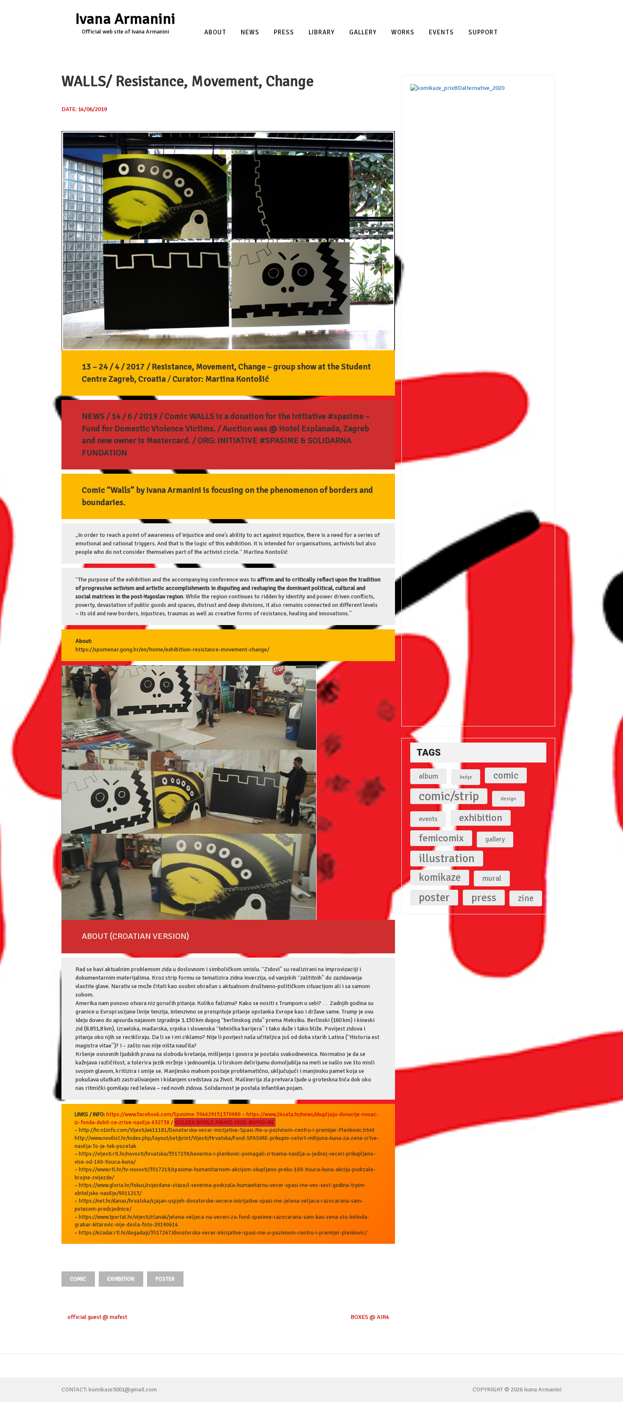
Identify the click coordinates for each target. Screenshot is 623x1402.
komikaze (440, 877)
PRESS (284, 32)
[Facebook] (526, 10)
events (428, 819)
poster (165, 1279)
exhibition (120, 1279)
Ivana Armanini (125, 18)
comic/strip (449, 796)
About (215, 32)
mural (491, 878)
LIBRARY (322, 32)
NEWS (250, 32)
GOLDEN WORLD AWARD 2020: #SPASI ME (224, 1122)
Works (402, 32)
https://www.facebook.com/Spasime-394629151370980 (173, 1114)
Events (441, 32)
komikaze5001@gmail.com (123, 1389)
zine (526, 898)
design (508, 798)
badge (466, 777)
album (428, 776)
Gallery (363, 32)
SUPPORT (483, 32)
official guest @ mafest (96, 1317)
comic (78, 1279)
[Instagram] (543, 10)
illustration (447, 859)
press (483, 897)
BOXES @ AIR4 (370, 1317)
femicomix (441, 838)
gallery (495, 839)
